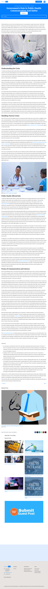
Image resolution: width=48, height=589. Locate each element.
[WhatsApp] (41, 432)
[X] (37, 432)
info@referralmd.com (8, 572)
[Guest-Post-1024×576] (24, 501)
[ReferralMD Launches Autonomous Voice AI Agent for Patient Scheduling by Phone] (34, 465)
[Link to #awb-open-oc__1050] (44, 2)
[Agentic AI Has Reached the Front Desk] (14, 459)
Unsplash (10, 65)
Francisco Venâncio (8, 193)
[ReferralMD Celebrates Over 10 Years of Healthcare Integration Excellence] (34, 486)
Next (45, 383)
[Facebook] (35, 432)
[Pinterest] (43, 432)
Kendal (6, 65)
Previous (3, 383)
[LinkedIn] (39, 432)
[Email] (46, 432)
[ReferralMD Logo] (4, 1)
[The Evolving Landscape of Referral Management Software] (24, 390)
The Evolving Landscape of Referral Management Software (12, 425)
